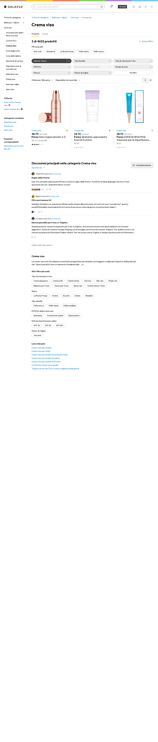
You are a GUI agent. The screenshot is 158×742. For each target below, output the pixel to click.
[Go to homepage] (13, 7)
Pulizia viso (10, 79)
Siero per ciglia (12, 84)
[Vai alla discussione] (92, 181)
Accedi (122, 6)
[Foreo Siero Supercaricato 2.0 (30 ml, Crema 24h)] (50, 118)
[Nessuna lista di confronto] (140, 7)
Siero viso (10, 89)
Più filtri (133, 73)
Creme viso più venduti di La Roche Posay (50, 355)
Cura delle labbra (13, 56)
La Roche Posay (67, 51)
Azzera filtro (147, 41)
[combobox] (46, 80)
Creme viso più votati (41, 351)
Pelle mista (84, 51)
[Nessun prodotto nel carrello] (152, 7)
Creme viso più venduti (42, 348)
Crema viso (11, 46)
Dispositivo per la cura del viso (13, 67)
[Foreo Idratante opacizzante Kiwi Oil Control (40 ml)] (92, 118)
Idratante (50, 51)
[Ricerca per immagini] (102, 6)
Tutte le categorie (12, 17)
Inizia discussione (143, 165)
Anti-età (37, 51)
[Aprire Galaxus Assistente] (134, 7)
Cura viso (8, 28)
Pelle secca (99, 51)
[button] (67, 131)
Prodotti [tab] (35, 34)
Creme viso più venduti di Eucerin (46, 361)
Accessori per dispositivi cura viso (15, 34)
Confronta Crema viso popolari (45, 365)
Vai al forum (37, 168)
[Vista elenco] (150, 80)
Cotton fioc (11, 41)
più (82, 264)
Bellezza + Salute (11, 22)
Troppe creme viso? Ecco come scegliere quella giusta (55, 368)
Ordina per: (36, 80)
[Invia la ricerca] (34, 6)
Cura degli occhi (13, 51)
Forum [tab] (45, 34)
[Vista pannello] (145, 80)
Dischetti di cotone (14, 61)
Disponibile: (61, 80)
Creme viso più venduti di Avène (46, 358)
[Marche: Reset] (69, 61)
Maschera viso (12, 74)
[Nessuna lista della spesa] (146, 7)
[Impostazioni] (111, 7)
